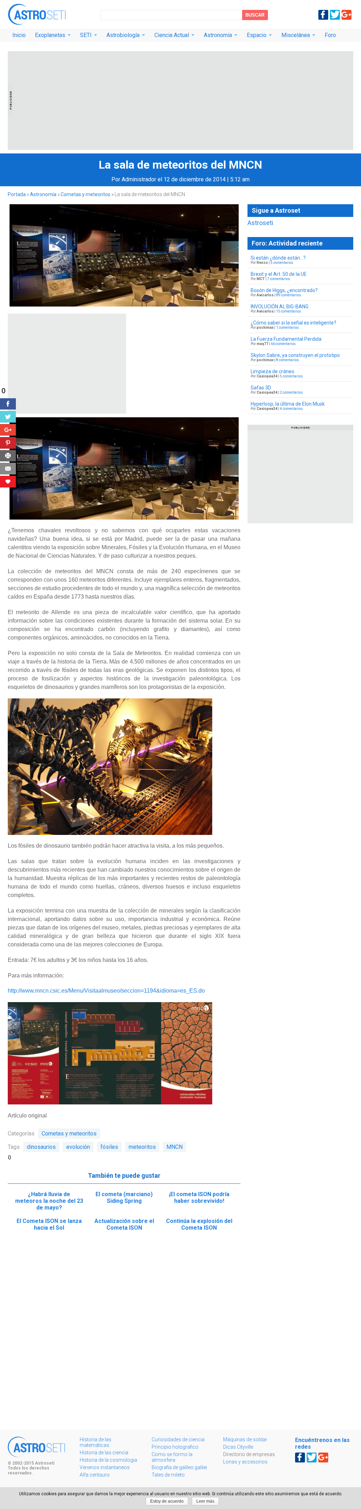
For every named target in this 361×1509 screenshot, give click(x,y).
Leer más (205, 1501)
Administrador (139, 179)
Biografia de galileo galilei (179, 1467)
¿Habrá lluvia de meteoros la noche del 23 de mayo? (49, 1201)
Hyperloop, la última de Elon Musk (288, 404)
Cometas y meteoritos (85, 194)
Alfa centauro (95, 1475)
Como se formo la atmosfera (172, 1457)
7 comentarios (278, 279)
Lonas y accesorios (245, 1462)
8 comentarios (287, 360)
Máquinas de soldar (245, 1439)
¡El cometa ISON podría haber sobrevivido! (199, 1197)
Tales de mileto (168, 1475)
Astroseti (37, 14)
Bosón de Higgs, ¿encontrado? (284, 290)
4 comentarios (291, 409)
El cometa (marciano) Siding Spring (124, 1197)
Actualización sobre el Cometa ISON (124, 1224)
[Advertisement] (180, 100)
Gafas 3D (261, 387)
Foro (330, 35)
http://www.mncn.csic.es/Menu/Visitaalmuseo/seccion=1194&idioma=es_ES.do (106, 991)
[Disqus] (124, 1334)
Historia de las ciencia (104, 1452)
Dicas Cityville (238, 1447)
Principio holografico (175, 1447)
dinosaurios (41, 1147)
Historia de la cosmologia (108, 1460)
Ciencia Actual (171, 35)
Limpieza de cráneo (272, 371)
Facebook (323, 15)
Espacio (257, 35)
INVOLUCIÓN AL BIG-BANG (279, 306)
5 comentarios (281, 263)
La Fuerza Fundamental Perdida (286, 339)
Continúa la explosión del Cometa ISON (199, 1224)
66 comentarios (283, 344)
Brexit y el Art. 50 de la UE (279, 274)
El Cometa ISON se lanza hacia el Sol (49, 1224)
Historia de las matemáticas (95, 1442)
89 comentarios (288, 295)
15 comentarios (288, 311)
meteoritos (142, 1147)
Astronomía (218, 35)
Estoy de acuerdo (167, 1501)
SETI (86, 35)
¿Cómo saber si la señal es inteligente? (293, 323)
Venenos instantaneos (105, 1467)
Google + (346, 15)
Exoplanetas (50, 35)
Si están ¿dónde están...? (278, 258)
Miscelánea (295, 35)
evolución (78, 1147)
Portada (17, 194)
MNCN (174, 1147)
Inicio (19, 35)
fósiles (109, 1147)
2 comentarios (291, 392)
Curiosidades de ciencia (178, 1439)
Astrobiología (123, 35)
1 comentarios (287, 327)
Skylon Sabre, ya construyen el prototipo (295, 355)
